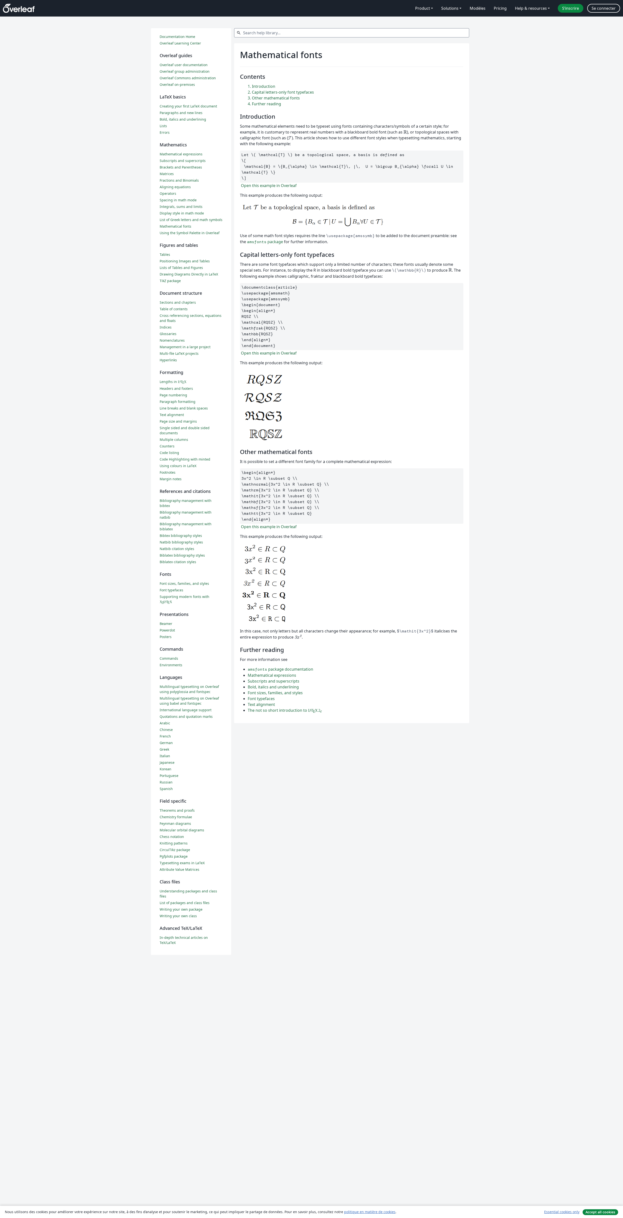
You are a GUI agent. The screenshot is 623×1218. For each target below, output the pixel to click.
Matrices (167, 173)
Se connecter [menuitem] (604, 8)
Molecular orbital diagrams (182, 830)
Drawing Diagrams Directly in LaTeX (189, 274)
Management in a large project (185, 347)
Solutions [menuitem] (449, 8)
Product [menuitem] (422, 8)
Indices (166, 327)
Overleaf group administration (185, 71)
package (265, 241)
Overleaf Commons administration (188, 78)
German (166, 742)
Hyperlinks (168, 360)
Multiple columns (174, 439)
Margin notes (171, 479)
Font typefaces (261, 698)
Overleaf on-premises (177, 84)
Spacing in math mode (178, 200)
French (165, 736)
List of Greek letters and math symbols (191, 219)
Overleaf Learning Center (180, 43)
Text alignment (261, 704)
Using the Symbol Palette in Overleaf (190, 233)
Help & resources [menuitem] (531, 8)
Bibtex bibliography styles (181, 535)
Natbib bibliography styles (181, 542)
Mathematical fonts (175, 226)
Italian (165, 756)
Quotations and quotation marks (186, 716)
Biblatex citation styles (178, 562)
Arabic (165, 723)
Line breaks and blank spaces (184, 408)
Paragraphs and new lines (181, 112)
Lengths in (173, 381)
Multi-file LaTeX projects (179, 353)
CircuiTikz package (175, 849)
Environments (171, 665)
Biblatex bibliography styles (182, 555)
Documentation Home (177, 36)
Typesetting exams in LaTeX (182, 863)
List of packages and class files (185, 902)
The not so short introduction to (285, 710)
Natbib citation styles (177, 548)
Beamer (166, 623)
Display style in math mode (182, 213)
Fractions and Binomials (179, 180)
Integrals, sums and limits (181, 206)
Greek (164, 749)
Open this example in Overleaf (268, 185)
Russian (166, 782)
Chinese (166, 729)
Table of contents (174, 309)
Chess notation (172, 836)
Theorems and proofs (177, 810)
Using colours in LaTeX (178, 465)
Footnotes (167, 472)
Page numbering (173, 395)
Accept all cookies (600, 1212)
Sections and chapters (178, 302)
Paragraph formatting (177, 401)
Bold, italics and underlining (273, 687)
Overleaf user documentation (184, 64)
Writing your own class (178, 916)
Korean (165, 769)
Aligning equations (175, 187)
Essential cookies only (561, 1211)
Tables (165, 254)
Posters (166, 636)
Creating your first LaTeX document (188, 106)
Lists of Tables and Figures (181, 267)
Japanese (167, 762)
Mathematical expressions (272, 675)
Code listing (169, 452)
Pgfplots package (174, 856)
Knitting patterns (174, 843)
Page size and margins (178, 421)
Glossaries (168, 333)
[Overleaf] (19, 8)
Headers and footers (176, 388)
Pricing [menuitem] (500, 8)
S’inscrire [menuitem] (570, 8)
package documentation (280, 669)
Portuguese (169, 775)
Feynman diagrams (175, 823)
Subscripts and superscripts (273, 681)
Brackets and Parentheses (181, 167)
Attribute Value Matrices (179, 869)
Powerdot (167, 630)
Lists (163, 126)
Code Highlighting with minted (185, 459)
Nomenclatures (172, 340)
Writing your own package (181, 909)
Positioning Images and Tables (185, 261)
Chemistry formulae (176, 817)
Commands (169, 658)
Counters (167, 446)
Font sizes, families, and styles (275, 692)
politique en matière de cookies (369, 1211)
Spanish (166, 788)
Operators (168, 193)
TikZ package (170, 280)
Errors (165, 132)
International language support (185, 710)
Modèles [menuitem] (478, 8)
